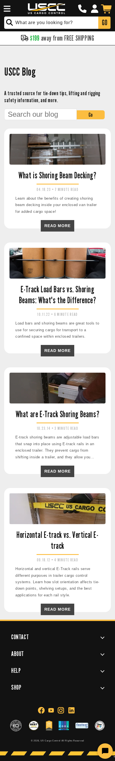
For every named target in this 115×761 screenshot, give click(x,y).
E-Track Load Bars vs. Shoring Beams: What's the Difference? (57, 294)
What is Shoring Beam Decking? (57, 175)
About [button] (17, 653)
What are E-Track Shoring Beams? (58, 414)
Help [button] (16, 670)
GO (104, 22)
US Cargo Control (50, 740)
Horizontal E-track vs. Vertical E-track (57, 540)
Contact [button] (20, 637)
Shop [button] (16, 687)
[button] (6, 9)
